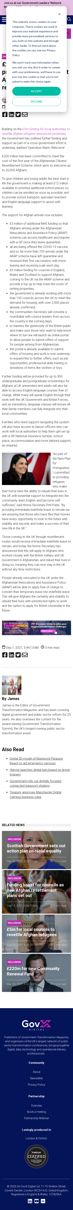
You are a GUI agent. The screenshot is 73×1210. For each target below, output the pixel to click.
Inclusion (14, 839)
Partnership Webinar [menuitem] (36, 1118)
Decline (36, 101)
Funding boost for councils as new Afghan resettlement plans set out (35, 890)
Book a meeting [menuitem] (36, 1111)
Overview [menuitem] (36, 1105)
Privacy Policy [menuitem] (36, 1084)
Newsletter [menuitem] (36, 1078)
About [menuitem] (36, 1071)
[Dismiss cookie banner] (59, 14)
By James (10, 698)
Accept (36, 91)
